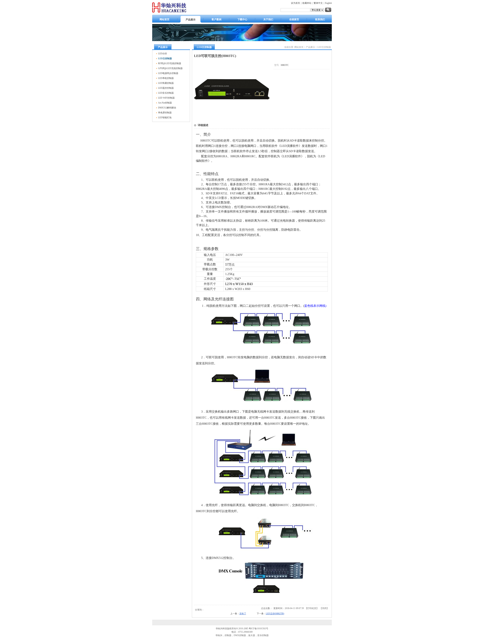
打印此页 (311, 608)
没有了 (242, 613)
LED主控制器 (324, 47)
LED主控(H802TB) (275, 613)
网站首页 (298, 47)
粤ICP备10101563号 (258, 628)
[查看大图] (232, 117)
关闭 (324, 608)
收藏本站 (306, 3)
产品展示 (310, 47)
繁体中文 (318, 3)
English (328, 3)
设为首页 (295, 3)
